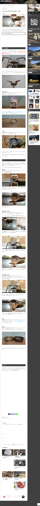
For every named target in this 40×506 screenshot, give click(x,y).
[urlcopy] (18, 414)
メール (3, 437)
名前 (3, 434)
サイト (3, 440)
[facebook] (11, 414)
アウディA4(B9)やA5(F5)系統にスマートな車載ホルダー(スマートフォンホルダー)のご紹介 (34, 142)
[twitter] (9, 414)
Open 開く (11, 33)
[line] (16, 414)
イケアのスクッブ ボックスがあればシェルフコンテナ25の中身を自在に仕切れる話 (34, 121)
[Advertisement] (14, 41)
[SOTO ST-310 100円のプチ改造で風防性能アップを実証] (15, 414)
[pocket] (13, 414)
